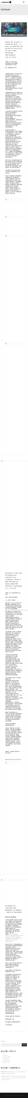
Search (3, 1041)
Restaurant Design (6, 1057)
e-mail (9, 78)
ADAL (2, 1076)
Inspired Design (6, 1058)
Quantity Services (6, 1060)
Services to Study (6, 1062)
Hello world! (5, 1055)
